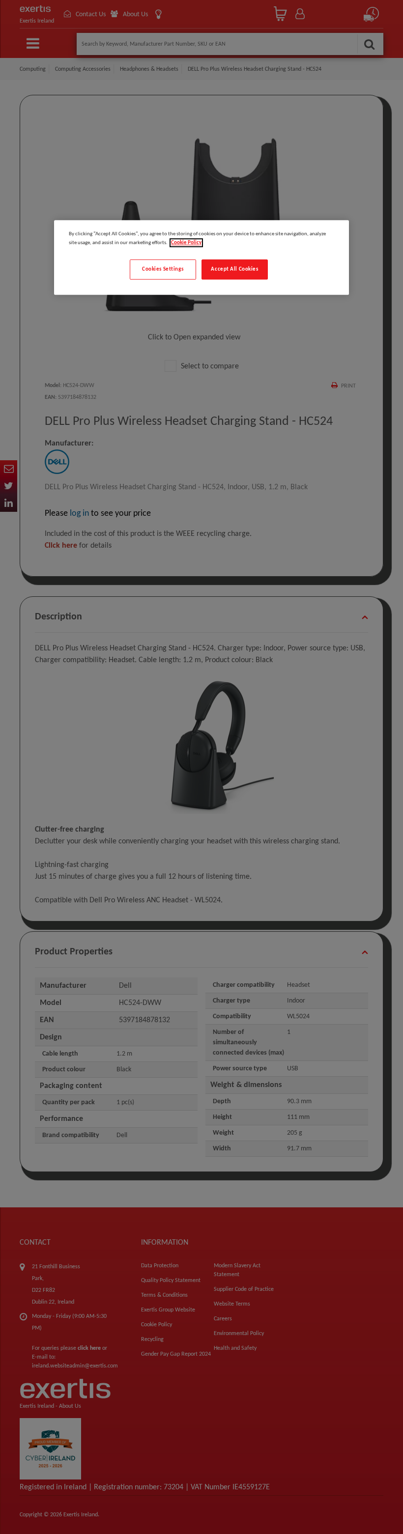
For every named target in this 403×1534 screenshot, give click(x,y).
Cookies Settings (162, 269)
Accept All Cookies (234, 269)
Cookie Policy (186, 243)
